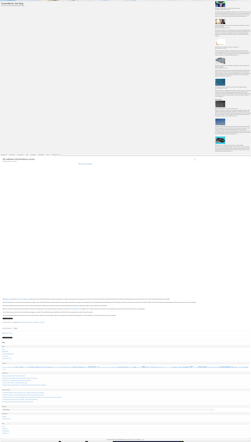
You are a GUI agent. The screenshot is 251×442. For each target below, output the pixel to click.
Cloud (27, 154)
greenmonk (138, 367)
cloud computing (47, 367)
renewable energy (176, 367)
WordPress (138, 439)
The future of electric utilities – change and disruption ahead (227, 8)
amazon (3, 367)
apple (6, 367)
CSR (64, 367)
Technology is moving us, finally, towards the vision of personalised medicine (231, 86)
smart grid (202, 367)
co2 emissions (57, 367)
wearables (239, 367)
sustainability (33, 154)
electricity (86, 367)
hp (141, 367)
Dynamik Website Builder (120, 439)
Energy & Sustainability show (8, 353)
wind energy (245, 367)
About (47, 154)
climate (28, 367)
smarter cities (12, 154)
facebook (130, 367)
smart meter (209, 367)
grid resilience (30, 322)
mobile (162, 367)
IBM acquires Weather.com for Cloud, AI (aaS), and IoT (226, 108)
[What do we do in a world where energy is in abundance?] (220, 45)
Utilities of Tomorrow (6, 418)
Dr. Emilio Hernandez (6, 399)
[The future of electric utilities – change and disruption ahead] (220, 6)
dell (71, 367)
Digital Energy (8, 299)
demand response (78, 367)
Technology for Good (56, 154)
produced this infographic (22, 299)
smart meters (216, 367)
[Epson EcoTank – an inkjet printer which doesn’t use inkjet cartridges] (220, 143)
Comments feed (5, 430)
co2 (53, 367)
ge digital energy (22, 322)
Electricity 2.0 (3, 154)
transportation (20, 154)
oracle (170, 367)
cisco (25, 367)
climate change (35, 367)
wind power (4, 369)
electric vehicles (102, 367)
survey (39, 322)
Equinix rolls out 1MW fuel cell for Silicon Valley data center (21, 401)
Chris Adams (5, 394)
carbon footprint (19, 367)
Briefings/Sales (41, 154)
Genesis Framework (131, 439)
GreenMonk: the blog (12, 3)
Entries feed (4, 428)
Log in (3, 426)
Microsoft (159, 367)
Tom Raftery (4, 392)
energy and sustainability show (111, 367)
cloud (41, 367)
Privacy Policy (5, 356)
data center (67, 367)
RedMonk (4, 416)
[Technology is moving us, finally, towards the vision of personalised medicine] (220, 85)
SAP (191, 367)
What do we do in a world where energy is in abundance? (227, 47)
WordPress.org (5, 433)
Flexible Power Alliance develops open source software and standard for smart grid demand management (24, 385)
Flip (4, 342)
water (236, 367)
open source (166, 367)
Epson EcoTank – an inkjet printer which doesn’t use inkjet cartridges (229, 145)
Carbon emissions (11, 367)
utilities (43, 322)
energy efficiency (123, 367)
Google (134, 367)
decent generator (75, 308)
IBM (143, 367)
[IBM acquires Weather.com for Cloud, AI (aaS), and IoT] (220, 107)
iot (155, 367)
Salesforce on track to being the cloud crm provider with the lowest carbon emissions (232, 126)
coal (61, 367)
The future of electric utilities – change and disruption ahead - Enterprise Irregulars (19, 397)
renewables (35, 322)
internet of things (150, 367)
